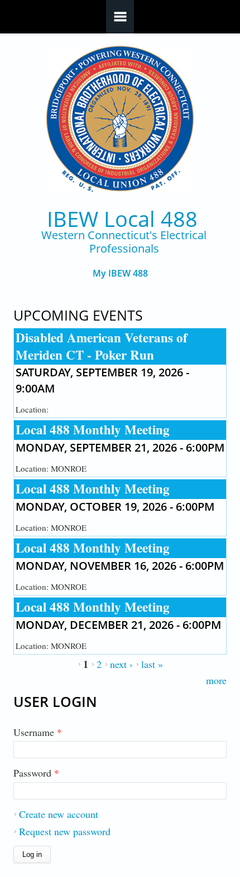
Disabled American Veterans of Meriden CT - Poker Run (102, 346)
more (216, 680)
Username (37, 732)
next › (121, 664)
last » (152, 664)
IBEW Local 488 (122, 219)
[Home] (120, 119)
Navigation (120, 16)
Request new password (65, 831)
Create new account (58, 814)
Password (36, 772)
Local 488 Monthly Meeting (93, 429)
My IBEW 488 (120, 273)
